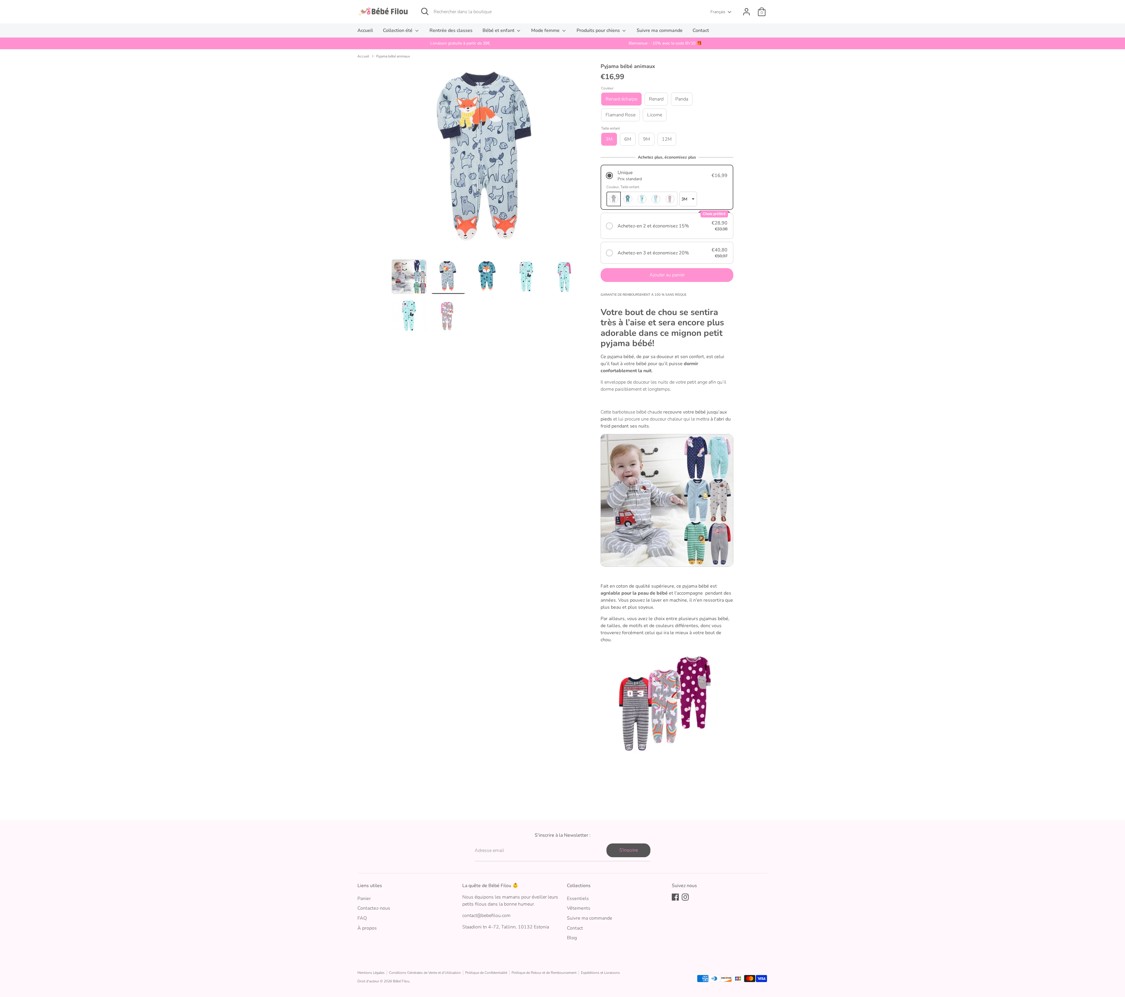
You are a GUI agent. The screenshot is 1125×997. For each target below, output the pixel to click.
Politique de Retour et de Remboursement (544, 972)
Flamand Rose (620, 115)
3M (609, 139)
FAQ (362, 918)
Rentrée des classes (451, 30)
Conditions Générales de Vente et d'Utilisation (425, 972)
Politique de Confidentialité (486, 972)
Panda (681, 99)
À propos (367, 928)
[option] (459, 43)
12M (667, 139)
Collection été (398, 30)
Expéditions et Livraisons (600, 972)
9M (646, 139)
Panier (364, 898)
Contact (701, 30)
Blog (572, 938)
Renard (656, 99)
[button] (666, 176)
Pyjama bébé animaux (393, 56)
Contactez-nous (373, 908)
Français (717, 12)
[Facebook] (675, 897)
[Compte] (746, 12)
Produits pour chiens (599, 30)
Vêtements (578, 908)
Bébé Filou (401, 981)
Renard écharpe (621, 99)
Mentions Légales (371, 972)
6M (627, 139)
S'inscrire (628, 850)
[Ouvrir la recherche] (425, 11)
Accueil (365, 30)
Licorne (654, 115)
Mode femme (546, 30)
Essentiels (578, 898)
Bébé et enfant (499, 30)
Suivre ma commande (660, 30)
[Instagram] (685, 897)
